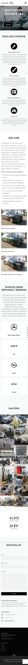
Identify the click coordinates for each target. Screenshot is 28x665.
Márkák (3, 646)
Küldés (14, 593)
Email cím (4, 563)
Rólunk (8, 24)
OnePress (7, 661)
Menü (25, 3)
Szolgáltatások (5, 643)
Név (2, 555)
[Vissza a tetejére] (14, 656)
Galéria (3, 648)
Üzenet (3, 571)
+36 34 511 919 (5, 637)
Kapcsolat (18, 24)
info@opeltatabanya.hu (10, 620)
